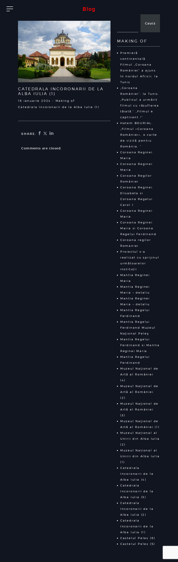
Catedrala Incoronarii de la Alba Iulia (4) (137, 473)
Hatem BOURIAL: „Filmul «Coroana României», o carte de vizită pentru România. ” (138, 134)
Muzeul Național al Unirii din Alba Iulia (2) (140, 438)
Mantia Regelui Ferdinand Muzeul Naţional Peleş (138, 327)
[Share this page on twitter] (45, 133)
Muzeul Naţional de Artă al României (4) (139, 374)
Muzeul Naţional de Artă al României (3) (139, 409)
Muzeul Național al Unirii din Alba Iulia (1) (140, 456)
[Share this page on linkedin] (51, 133)
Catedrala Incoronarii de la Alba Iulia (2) (137, 508)
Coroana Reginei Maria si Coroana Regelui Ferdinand (138, 228)
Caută (150, 23)
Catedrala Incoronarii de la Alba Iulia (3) (137, 491)
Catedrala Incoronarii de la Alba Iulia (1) (137, 526)
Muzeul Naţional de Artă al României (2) (139, 391)
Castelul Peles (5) (137, 544)
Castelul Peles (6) (137, 538)
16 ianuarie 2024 (34, 100)
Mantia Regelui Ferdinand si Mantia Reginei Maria (140, 345)
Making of (65, 100)
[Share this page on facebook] (40, 133)
